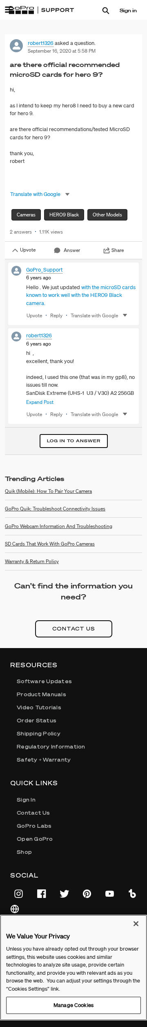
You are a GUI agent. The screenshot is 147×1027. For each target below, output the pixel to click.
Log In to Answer (73, 441)
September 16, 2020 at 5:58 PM (62, 50)
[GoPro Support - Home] (41, 10)
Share (117, 250)
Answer (72, 250)
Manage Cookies (73, 1005)
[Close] (136, 924)
